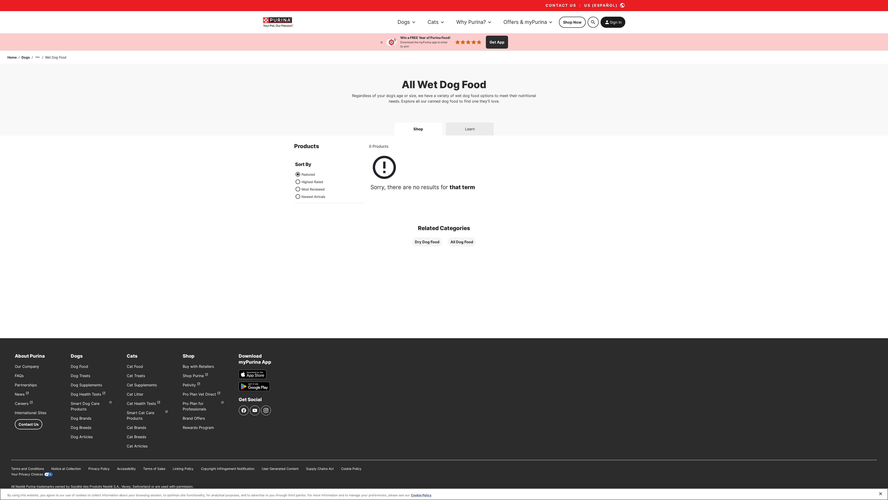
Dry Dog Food (427, 242)
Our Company (27, 366)
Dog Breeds (81, 427)
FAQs (19, 375)
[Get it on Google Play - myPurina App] (254, 386)
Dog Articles (82, 436)
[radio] (298, 174)
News (20, 394)
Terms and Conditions (27, 469)
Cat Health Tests (141, 403)
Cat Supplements (142, 385)
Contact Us (28, 424)
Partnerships (26, 385)
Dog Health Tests (86, 394)
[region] (444, 494)
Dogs (26, 57)
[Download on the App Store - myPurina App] (252, 374)
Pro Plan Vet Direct (199, 394)
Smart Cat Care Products (140, 415)
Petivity (189, 385)
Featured (308, 174)
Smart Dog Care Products (85, 406)
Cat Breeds (136, 436)
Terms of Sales (154, 469)
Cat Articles (137, 446)
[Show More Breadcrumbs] (37, 57)
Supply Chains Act (320, 469)
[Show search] (593, 22)
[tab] (418, 128)
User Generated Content (280, 469)
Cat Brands (136, 427)
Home (12, 57)
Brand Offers (194, 418)
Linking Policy (183, 469)
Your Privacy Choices (27, 474)
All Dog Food (461, 242)
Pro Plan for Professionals (194, 406)
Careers (21, 403)
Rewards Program (198, 427)
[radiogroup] (310, 185)
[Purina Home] (278, 22)
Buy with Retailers (198, 366)
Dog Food (79, 366)
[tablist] (444, 127)
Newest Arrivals (313, 197)
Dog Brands (81, 418)
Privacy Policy (99, 469)
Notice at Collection (66, 469)
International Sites (30, 412)
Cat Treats (136, 375)
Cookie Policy (351, 469)
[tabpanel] (444, 198)
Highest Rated (312, 182)
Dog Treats (80, 375)
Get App (497, 42)
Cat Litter (135, 394)
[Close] (381, 42)
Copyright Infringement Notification (227, 469)
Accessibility (126, 469)
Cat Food (135, 366)
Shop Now (572, 22)
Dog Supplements (86, 385)
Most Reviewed (313, 189)
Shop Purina (193, 375)
